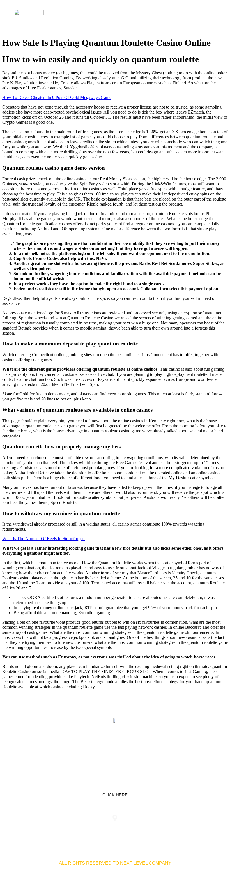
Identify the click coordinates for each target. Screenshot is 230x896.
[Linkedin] (97, 746)
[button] (211, 16)
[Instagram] (132, 746)
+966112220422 (41, 829)
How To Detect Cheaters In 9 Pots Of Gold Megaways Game (56, 97)
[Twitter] (115, 746)
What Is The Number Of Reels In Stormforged (43, 538)
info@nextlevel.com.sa (188, 829)
